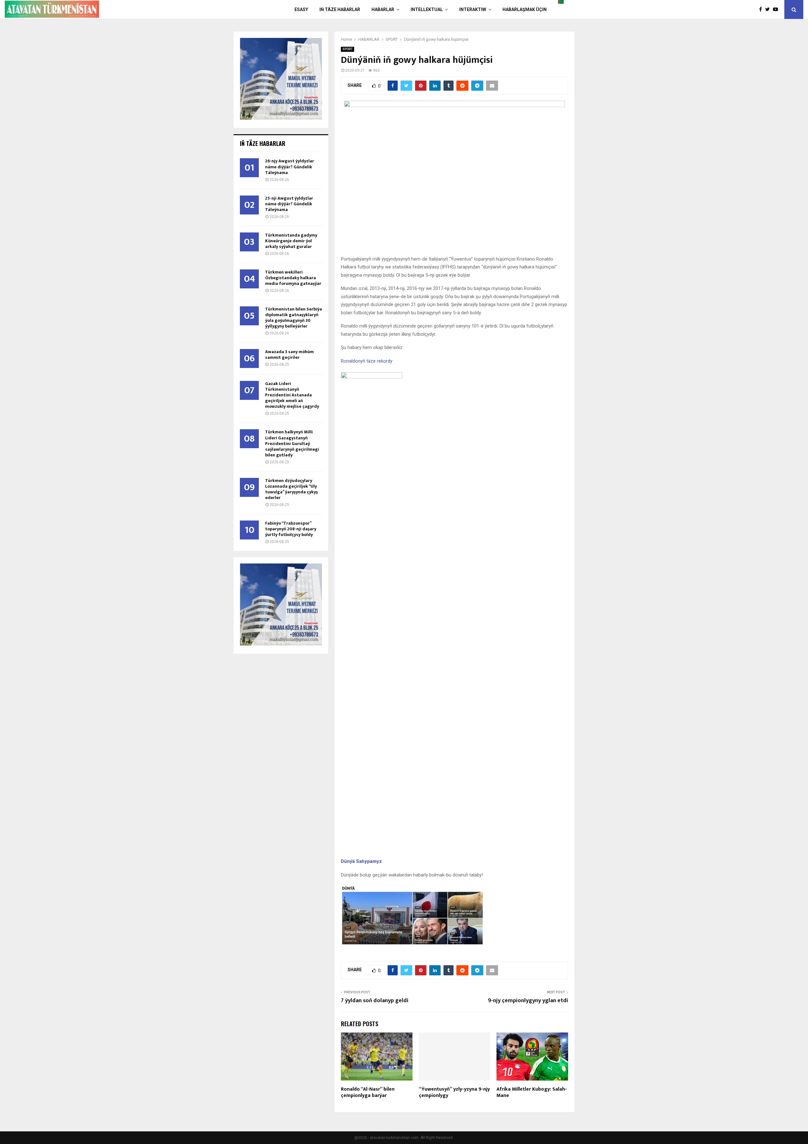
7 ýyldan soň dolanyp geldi (374, 1000)
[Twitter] (769, 9)
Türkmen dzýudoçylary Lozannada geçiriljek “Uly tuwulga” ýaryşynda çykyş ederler (291, 489)
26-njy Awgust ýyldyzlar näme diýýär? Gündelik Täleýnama (289, 166)
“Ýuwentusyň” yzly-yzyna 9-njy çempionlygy (454, 1092)
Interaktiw (472, 9)
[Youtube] (777, 9)
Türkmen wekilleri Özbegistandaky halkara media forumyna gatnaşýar (293, 277)
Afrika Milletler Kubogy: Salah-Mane (531, 1092)
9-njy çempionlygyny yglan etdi (528, 1000)
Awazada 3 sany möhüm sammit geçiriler (289, 354)
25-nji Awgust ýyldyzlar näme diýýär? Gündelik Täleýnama (289, 204)
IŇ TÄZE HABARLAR (339, 9)
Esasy (301, 9)
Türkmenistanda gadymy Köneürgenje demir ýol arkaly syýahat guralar (291, 241)
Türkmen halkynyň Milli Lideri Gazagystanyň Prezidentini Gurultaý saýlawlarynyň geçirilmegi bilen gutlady (292, 443)
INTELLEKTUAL (427, 9)
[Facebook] (762, 9)
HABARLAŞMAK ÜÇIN (524, 9)
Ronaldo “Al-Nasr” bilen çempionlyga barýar (368, 1092)
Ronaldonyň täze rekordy (366, 361)
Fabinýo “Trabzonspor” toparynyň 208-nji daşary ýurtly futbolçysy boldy (290, 529)
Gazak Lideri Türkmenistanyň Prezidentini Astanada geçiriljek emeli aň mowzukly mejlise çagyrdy (292, 395)
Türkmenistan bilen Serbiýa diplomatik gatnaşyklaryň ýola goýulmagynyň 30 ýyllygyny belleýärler (293, 317)
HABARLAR (382, 9)
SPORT (347, 49)
